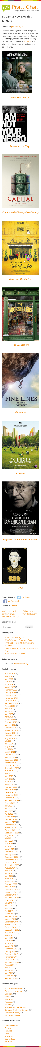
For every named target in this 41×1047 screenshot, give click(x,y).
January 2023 (10, 789)
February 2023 (11, 787)
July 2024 (8, 741)
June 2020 (9, 873)
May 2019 (9, 908)
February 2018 (11, 949)
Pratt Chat (25, 7)
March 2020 (10, 881)
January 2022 (10, 822)
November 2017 (11, 957)
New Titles (9, 999)
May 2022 (9, 811)
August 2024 (10, 738)
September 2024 (12, 735)
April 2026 (9, 684)
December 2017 (11, 954)
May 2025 (9, 714)
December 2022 (11, 792)
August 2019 (10, 900)
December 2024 (11, 727)
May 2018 (9, 940)
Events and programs (14, 991)
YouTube (8, 1041)
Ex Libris (20, 473)
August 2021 (10, 835)
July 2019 (8, 903)
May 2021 (9, 843)
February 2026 (11, 690)
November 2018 (11, 924)
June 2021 (9, 841)
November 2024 (11, 730)
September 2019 (12, 897)
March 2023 (10, 784)
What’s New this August (15, 653)
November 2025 (11, 698)
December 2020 (11, 857)
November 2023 (11, 762)
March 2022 (10, 816)
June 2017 (9, 970)
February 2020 (11, 884)
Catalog (8, 1028)
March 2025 (10, 719)
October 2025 (10, 700)
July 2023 (8, 773)
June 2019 (9, 905)
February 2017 (11, 978)
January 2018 (10, 951)
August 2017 (10, 965)
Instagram (9, 1036)
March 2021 (10, 849)
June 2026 (9, 679)
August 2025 (10, 706)
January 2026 (10, 692)
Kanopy (27, 41)
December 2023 (11, 760)
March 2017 (10, 976)
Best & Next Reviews (13, 988)
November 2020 (11, 860)
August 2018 (10, 932)
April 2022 (9, 814)
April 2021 (9, 846)
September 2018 (12, 930)
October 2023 (10, 765)
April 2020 (9, 878)
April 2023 (9, 781)
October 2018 (10, 927)
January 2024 (10, 757)
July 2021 (8, 838)
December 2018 (11, 922)
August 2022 (10, 803)
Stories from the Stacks (15, 1007)
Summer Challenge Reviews (16, 1010)
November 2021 (11, 827)
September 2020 (12, 865)
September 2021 (12, 833)
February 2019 (11, 916)
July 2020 (8, 870)
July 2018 (8, 935)
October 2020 (10, 862)
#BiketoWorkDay (21, 663)
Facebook (9, 1031)
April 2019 (9, 911)
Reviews (8, 1004)
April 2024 (9, 749)
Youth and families (13, 1015)
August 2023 (10, 771)
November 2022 (11, 795)
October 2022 (10, 797)
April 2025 (9, 717)
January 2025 (10, 725)
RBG (20, 588)
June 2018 (9, 938)
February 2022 (11, 819)
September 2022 (12, 800)
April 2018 (9, 943)
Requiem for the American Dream (20, 539)
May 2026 (9, 682)
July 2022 (8, 806)
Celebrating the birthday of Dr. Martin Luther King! (10, 614)
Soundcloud (10, 1039)
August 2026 (10, 673)
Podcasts (9, 1002)
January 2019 (10, 919)
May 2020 (9, 876)
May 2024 (9, 746)
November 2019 (11, 892)
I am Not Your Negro (20, 146)
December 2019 (11, 889)
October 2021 (10, 830)
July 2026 (8, 676)
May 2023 (9, 779)
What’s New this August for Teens (19, 640)
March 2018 (10, 946)
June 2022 (9, 808)
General (14, 606)
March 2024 (10, 752)
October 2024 (10, 733)
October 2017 (10, 959)
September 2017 (12, 962)
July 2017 (8, 967)
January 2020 (10, 886)
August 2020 (10, 868)
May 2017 (9, 973)
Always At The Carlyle (20, 279)
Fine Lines (20, 412)
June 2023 (9, 776)
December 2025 (11, 695)
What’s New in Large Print (16, 637)
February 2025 (11, 722)
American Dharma (20, 97)
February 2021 (11, 851)
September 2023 (12, 768)
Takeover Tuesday (12, 1012)
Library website (11, 1025)
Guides (8, 996)
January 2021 (10, 854)
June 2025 (9, 711)
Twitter (8, 1033)
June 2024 (9, 744)
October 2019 (10, 895)
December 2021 (11, 824)
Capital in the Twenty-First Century (20, 212)
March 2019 (10, 913)
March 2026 (10, 687)
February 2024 (11, 754)
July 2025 (8, 708)
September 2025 (12, 703)
